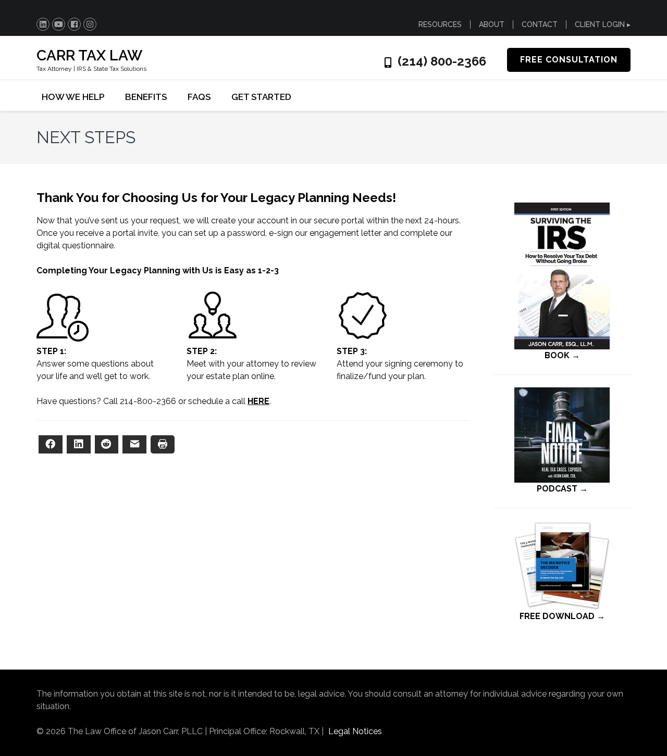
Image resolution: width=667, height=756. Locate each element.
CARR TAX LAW (89, 55)
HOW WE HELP (73, 97)
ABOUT (491, 24)
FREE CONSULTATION (568, 60)
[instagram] (89, 24)
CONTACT (540, 24)
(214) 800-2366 (442, 61)
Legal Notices (355, 731)
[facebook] (74, 24)
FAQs (199, 97)
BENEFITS (146, 97)
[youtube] (58, 24)
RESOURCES (440, 24)
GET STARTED (261, 97)
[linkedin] (43, 24)
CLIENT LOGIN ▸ (603, 24)
